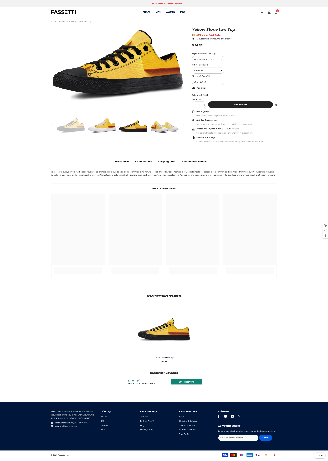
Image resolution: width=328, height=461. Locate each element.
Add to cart (240, 104)
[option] (164, 3)
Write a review (186, 381)
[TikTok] (232, 416)
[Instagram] (225, 416)
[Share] (275, 105)
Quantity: (197, 99)
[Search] (262, 12)
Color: (200, 65)
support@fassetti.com (66, 426)
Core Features (143, 161)
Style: (204, 53)
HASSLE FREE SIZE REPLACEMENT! (164, 3)
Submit (266, 437)
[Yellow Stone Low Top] (164, 328)
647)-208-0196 (81, 422)
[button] (51, 125)
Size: (201, 76)
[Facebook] (219, 416)
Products (63, 21)
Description (122, 161)
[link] (78, 269)
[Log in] (269, 12)
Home (53, 21)
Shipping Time (166, 161)
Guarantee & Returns (194, 161)
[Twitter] (239, 416)
